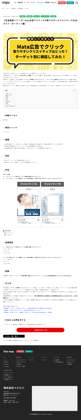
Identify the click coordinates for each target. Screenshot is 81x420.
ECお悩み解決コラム (59, 362)
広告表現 (22, 16)
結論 (7, 103)
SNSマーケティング (21, 362)
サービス (27, 2)
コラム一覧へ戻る (11, 336)
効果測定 (8, 101)
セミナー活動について (9, 377)
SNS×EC (37, 16)
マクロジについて (71, 360)
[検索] (76, 2)
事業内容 (20, 2)
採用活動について (8, 375)
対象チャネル (9, 93)
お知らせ (53, 2)
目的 (7, 98)
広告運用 (53, 16)
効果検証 (29, 16)
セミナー (33, 2)
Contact (61, 3)
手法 (7, 100)
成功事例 (57, 360)
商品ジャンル (9, 95)
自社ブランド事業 (21, 366)
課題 (7, 97)
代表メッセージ (71, 362)
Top (15, 2)
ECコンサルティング (21, 360)
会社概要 (47, 2)
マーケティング (45, 16)
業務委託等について (9, 379)
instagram (7, 366)
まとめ (7, 104)
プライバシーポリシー (9, 372)
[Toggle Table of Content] (73, 91)
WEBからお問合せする (11, 106)
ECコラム (40, 2)
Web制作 (19, 364)
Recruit (70, 3)
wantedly (7, 364)
